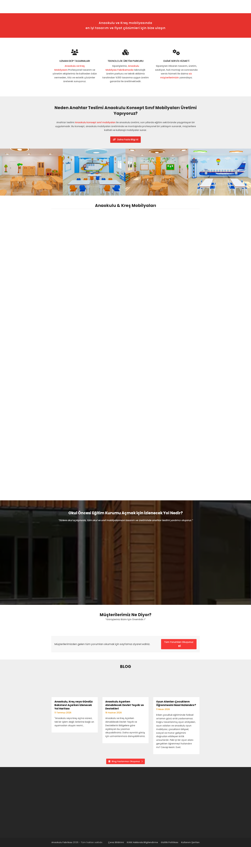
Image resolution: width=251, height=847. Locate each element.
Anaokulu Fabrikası (61, 842)
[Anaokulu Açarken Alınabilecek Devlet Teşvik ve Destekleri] (125, 685)
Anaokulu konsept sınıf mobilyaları (95, 122)
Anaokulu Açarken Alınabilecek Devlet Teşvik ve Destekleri (124, 705)
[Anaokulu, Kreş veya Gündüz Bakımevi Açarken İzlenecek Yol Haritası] (74, 685)
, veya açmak (39, 547)
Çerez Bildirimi (116, 842)
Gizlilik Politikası (169, 842)
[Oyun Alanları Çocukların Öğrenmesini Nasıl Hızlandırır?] (176, 685)
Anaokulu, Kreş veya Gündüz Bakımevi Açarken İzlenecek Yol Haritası (73, 705)
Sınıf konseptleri (145, 436)
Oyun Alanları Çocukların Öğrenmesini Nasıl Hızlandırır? (176, 703)
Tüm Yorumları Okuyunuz (178, 642)
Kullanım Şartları (190, 842)
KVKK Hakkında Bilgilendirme (142, 842)
